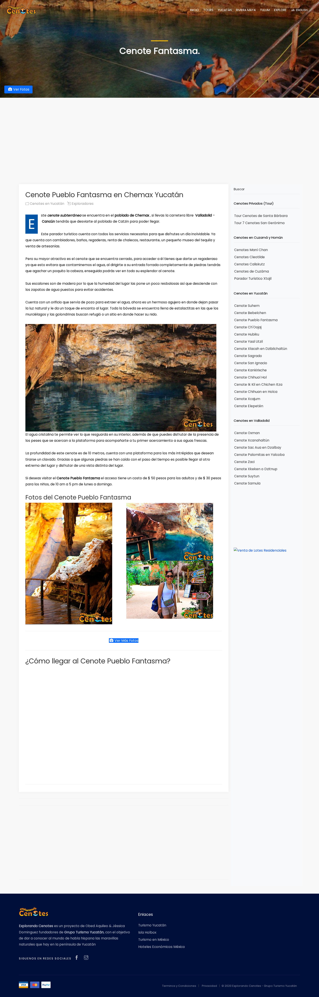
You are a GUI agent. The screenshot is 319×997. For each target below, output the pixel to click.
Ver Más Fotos (126, 640)
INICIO (194, 10)
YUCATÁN (225, 10)
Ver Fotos (20, 89)
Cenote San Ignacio (250, 363)
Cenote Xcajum (247, 399)
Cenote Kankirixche (250, 370)
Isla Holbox (147, 932)
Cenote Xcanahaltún (251, 440)
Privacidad (209, 986)
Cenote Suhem (247, 305)
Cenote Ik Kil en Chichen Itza (258, 384)
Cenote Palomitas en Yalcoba (259, 454)
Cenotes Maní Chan (251, 250)
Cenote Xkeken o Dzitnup (255, 469)
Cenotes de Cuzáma (251, 271)
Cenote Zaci (244, 462)
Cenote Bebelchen (250, 313)
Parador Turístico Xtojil (252, 278)
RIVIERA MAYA (246, 10)
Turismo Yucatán (152, 925)
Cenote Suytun (246, 476)
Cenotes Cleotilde (249, 257)
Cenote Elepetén (248, 406)
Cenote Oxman (247, 433)
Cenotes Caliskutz (249, 264)
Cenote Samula (247, 483)
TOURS (208, 10)
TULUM (265, 10)
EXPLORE (280, 10)
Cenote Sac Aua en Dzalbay (257, 447)
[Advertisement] (159, 134)
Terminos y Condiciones (179, 986)
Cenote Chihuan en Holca (255, 391)
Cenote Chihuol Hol (250, 377)
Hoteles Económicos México (161, 946)
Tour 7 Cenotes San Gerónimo (259, 223)
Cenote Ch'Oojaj (247, 327)
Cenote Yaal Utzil (248, 341)
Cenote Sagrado (248, 356)
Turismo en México (153, 939)
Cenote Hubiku (246, 334)
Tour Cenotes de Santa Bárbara (261, 215)
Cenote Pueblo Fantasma (256, 320)
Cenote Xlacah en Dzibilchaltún (260, 348)
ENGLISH (301, 10)
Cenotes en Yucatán (46, 203)
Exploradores (82, 203)
